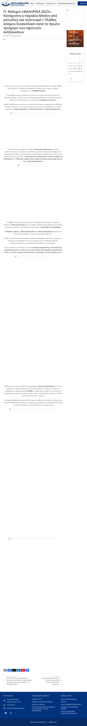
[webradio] (75, 18)
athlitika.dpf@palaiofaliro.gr (16, 708)
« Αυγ (70, 79)
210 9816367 (11, 705)
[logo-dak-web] (15, 3)
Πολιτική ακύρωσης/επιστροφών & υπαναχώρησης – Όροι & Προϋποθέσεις (43, 709)
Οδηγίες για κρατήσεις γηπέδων (42, 702)
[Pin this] (23, 670)
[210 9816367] (5, 705)
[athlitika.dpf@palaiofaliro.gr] (5, 708)
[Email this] (5, 670)
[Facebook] (5, 713)
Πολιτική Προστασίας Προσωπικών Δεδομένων (69, 712)
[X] (10, 713)
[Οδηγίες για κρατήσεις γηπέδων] (75, 38)
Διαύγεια (63, 702)
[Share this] (10, 670)
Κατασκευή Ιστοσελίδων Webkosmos (43, 722)
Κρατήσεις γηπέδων (38, 704)
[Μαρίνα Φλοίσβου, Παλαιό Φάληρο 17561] (5, 700)
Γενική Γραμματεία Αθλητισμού (71, 704)
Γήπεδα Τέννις (36, 699)
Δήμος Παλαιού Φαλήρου (69, 699)
